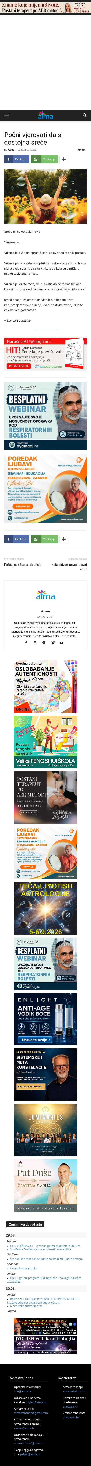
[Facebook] (27, 643)
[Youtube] (63, 643)
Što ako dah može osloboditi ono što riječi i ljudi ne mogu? (46, 1259)
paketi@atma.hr (30, 1454)
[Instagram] (36, 643)
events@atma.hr (24, 1428)
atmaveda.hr (71, 1417)
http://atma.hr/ (45, 617)
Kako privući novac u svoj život (69, 567)
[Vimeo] (54, 643)
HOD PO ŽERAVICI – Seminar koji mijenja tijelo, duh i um (45, 1246)
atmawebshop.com (75, 1391)
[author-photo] (45, 605)
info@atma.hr (22, 1391)
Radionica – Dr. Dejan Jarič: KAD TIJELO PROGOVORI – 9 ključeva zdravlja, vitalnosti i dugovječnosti (42, 1300)
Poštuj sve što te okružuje (23, 565)
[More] (63, 159)
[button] (7, 115)
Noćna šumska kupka (23, 1268)
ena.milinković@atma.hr (29, 1443)
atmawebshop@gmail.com (31, 1413)
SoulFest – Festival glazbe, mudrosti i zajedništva (40, 1249)
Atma (11, 149)
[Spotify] (45, 643)
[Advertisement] (45, 62)
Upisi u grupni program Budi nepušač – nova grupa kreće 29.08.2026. (44, 1279)
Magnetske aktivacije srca (26, 1306)
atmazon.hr (70, 1406)
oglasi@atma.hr (37, 1402)
